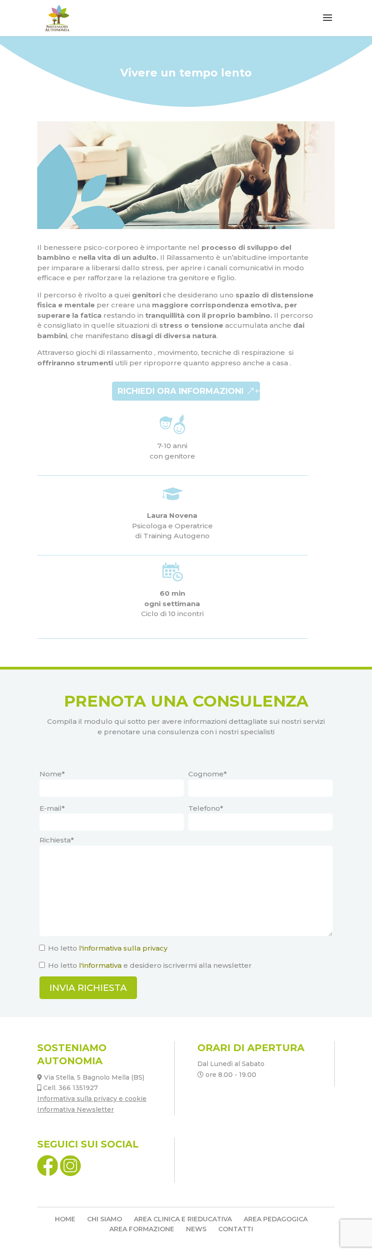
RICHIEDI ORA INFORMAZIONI (180, 391)
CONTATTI (235, 1229)
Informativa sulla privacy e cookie (92, 1099)
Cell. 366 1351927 (70, 1088)
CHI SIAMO (104, 1219)
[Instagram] (70, 1174)
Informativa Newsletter (75, 1109)
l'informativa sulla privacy (123, 948)
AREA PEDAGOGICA (276, 1219)
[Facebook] (48, 1174)
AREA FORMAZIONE (141, 1229)
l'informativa (100, 965)
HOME (65, 1219)
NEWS (196, 1229)
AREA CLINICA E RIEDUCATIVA (183, 1219)
